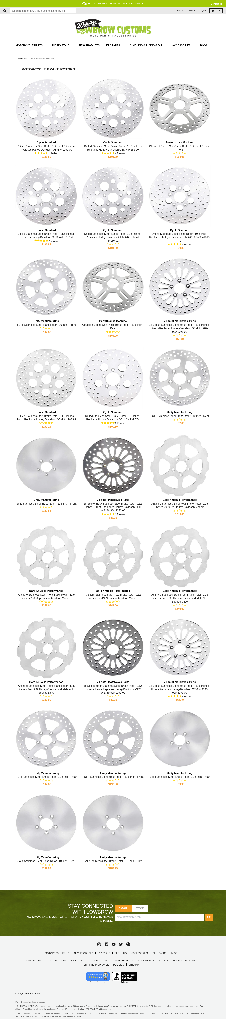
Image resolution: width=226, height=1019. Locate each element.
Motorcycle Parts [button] (29, 45)
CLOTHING (121, 953)
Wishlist (180, 10)
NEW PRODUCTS (83, 953)
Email (123, 908)
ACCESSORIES (139, 953)
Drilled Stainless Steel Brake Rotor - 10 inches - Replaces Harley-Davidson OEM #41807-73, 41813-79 (179, 237)
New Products (89, 45)
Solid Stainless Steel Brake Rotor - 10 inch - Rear (46, 861)
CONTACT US (33, 960)
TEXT (140, 908)
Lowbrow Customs (32, 994)
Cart (217, 10)
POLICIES (118, 964)
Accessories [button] (181, 45)
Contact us (216, 3)
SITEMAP (134, 964)
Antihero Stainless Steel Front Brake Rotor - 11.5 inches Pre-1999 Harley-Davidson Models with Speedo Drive (46, 689)
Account (191, 10)
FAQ (48, 960)
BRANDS (164, 960)
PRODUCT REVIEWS (184, 960)
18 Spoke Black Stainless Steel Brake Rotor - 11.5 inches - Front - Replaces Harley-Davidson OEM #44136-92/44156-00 (113, 507)
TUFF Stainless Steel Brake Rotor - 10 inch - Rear (179, 416)
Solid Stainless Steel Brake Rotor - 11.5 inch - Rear (180, 776)
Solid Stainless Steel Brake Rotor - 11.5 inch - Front (46, 503)
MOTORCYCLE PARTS (57, 953)
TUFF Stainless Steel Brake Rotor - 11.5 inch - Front (112, 776)
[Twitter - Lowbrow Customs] (121, 944)
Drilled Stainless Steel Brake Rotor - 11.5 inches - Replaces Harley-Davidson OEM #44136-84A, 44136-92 (113, 237)
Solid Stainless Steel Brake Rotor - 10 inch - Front (113, 861)
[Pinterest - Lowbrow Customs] (128, 944)
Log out (203, 10)
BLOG (174, 953)
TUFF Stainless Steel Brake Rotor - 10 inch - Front (46, 324)
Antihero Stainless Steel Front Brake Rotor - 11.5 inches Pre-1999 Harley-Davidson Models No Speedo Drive (179, 598)
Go (209, 917)
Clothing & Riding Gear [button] (146, 45)
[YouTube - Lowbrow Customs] (114, 944)
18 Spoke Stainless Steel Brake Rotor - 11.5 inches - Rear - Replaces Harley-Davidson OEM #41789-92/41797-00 (179, 328)
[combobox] (43, 10)
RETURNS (60, 960)
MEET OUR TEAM (97, 960)
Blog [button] (204, 45)
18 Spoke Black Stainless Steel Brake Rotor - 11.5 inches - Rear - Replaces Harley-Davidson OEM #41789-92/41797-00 (113, 689)
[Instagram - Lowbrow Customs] (99, 944)
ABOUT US (77, 960)
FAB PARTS (104, 953)
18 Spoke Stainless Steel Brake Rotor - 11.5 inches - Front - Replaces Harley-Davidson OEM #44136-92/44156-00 (179, 689)
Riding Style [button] (61, 45)
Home (20, 58)
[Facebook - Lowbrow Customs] (106, 944)
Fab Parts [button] (113, 45)
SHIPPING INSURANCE (96, 964)
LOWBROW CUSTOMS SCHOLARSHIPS (133, 960)
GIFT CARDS (159, 953)
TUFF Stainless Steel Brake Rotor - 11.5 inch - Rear (46, 776)
